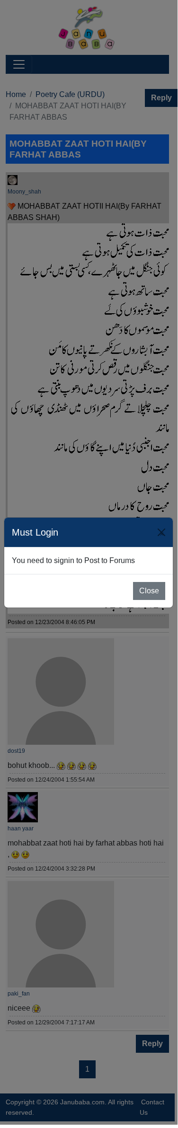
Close (149, 591)
